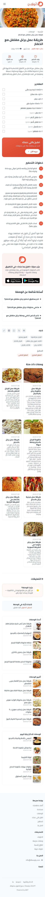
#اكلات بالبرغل (26, 345)
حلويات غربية (38, 849)
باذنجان (36, 126)
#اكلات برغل (38, 345)
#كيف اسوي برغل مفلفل (34, 341)
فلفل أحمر (34, 122)
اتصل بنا (40, 825)
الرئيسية (40, 31)
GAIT (26, 889)
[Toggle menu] (4, 4)
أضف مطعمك (38, 805)
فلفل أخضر (34, 117)
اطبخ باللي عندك (37, 817)
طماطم (35, 131)
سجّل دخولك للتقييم (37, 49)
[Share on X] (19, 331)
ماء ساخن (33, 94)
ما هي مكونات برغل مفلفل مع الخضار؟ (23, 307)
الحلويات (40, 837)
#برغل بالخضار (18, 341)
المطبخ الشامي (23, 355)
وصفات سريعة (38, 841)
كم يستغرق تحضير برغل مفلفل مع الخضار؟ (21, 299)
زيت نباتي (28, 89)
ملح (28, 103)
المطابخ (40, 821)
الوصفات (31, 31)
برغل (35, 98)
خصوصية (18, 882)
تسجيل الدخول (26, 607)
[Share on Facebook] (24, 331)
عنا (13, 882)
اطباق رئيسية (38, 845)
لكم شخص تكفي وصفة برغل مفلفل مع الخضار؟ (23, 316)
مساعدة (40, 809)
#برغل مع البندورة (36, 337)
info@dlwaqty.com (33, 860)
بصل (36, 112)
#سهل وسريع (23, 337)
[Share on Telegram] (9, 331)
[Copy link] (4, 331)
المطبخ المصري (37, 355)
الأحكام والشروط (28, 882)
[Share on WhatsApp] (14, 331)
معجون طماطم (26, 108)
